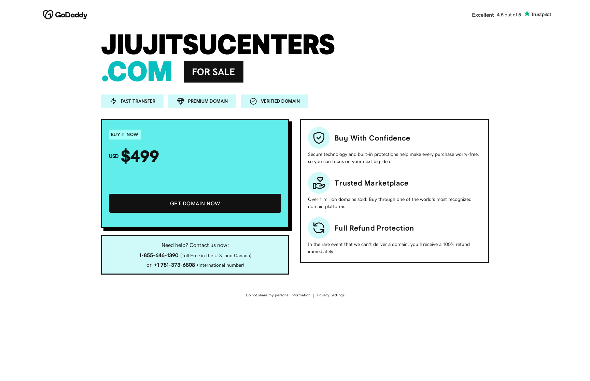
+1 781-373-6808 (174, 264)
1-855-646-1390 (158, 255)
